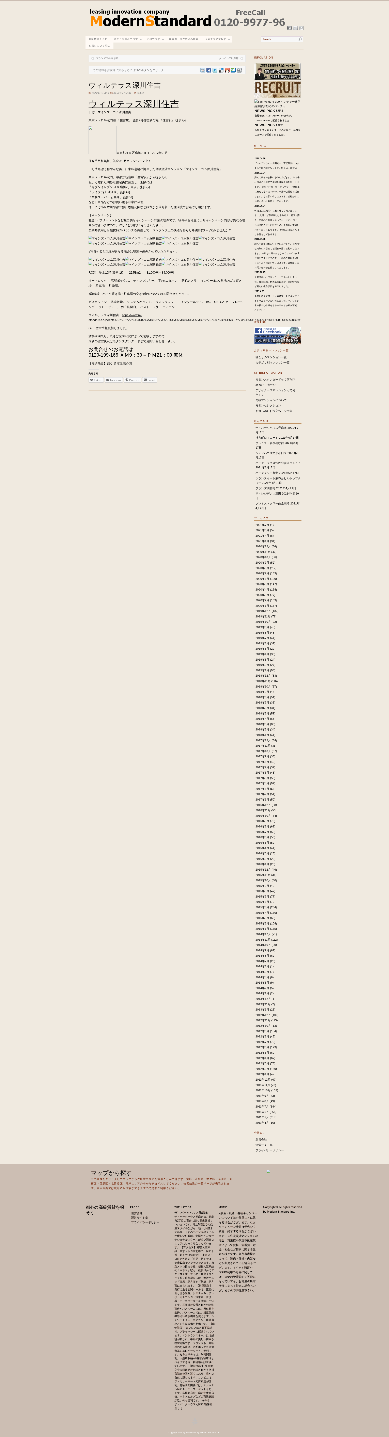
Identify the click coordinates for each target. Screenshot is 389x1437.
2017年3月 (262, 788)
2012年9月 (262, 1031)
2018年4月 (262, 718)
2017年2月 (262, 794)
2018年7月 (262, 702)
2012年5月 (262, 1052)
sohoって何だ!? (265, 384)
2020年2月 (262, 600)
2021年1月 (262, 541)
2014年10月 (263, 945)
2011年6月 (262, 1112)
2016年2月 (262, 858)
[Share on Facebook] (208, 70)
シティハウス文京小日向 (271, 453)
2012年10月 (263, 1025)
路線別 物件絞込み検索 (184, 39)
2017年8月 (262, 761)
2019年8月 (262, 632)
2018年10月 (263, 686)
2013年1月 (262, 1009)
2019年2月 (262, 664)
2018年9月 (262, 691)
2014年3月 (262, 982)
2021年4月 (262, 535)
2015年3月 (262, 918)
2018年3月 (262, 724)
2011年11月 (262, 1085)
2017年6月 (262, 772)
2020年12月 (263, 546)
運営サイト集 (264, 1145)
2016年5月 (262, 842)
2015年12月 (263, 869)
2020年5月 (262, 584)
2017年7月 (262, 767)
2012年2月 (262, 1068)
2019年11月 (262, 616)
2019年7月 (262, 638)
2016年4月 (262, 848)
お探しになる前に (99, 45)
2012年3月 (262, 1063)
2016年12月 (263, 805)
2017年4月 (262, 783)
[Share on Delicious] (220, 70)
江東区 (140, 93)
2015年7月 (262, 896)
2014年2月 (262, 988)
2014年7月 (262, 961)
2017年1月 (262, 799)
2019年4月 (262, 654)
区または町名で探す (126, 39)
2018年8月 (262, 697)
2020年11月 (262, 551)
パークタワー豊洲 (266, 472)
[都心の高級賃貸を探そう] (187, 28)
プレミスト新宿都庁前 (269, 443)
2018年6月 (262, 708)
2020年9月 (262, 562)
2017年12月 (263, 740)
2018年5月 (262, 713)
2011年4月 (262, 1122)
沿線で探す (153, 39)
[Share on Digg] (239, 70)
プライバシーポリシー (269, 1150)
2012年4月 (262, 1058)
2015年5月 (262, 907)
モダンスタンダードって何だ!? (275, 379)
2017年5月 (262, 778)
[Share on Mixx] (227, 70)
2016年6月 (262, 837)
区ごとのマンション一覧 (271, 357)
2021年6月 (262, 530)
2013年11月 (262, 1004)
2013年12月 (263, 998)
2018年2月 (262, 729)
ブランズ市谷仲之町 (107, 58)
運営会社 (261, 1139)
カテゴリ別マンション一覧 (272, 362)
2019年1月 (262, 670)
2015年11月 (262, 874)
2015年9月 (262, 885)
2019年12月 (263, 611)
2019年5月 (262, 648)
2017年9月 (262, 756)
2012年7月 (262, 1042)
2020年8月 (262, 568)
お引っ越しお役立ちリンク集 (273, 411)
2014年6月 (262, 966)
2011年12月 (262, 1079)
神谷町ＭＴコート (266, 437)
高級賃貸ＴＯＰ (98, 39)
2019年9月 (262, 627)
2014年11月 (262, 939)
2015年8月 (262, 891)
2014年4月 (262, 977)
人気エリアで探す (216, 39)
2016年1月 (262, 864)
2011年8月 (262, 1101)
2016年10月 (263, 815)
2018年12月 (263, 675)
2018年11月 (262, 681)
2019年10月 (263, 621)
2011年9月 (262, 1095)
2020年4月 (262, 589)
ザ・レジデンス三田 (268, 493)
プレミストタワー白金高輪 (272, 503)
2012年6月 (262, 1047)
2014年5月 (262, 971)
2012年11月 (262, 1020)
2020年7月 (262, 573)
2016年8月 (262, 826)
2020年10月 (263, 557)
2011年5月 (262, 1117)
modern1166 (100, 93)
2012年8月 (262, 1036)
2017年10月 (263, 751)
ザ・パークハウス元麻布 (271, 427)
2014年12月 (263, 934)
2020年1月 (262, 605)
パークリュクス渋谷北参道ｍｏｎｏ (278, 463)
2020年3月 (262, 595)
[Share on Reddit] (202, 70)
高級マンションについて (271, 400)
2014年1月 (262, 993)
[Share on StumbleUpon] (233, 70)
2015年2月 (262, 923)
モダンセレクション (268, 405)
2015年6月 (262, 901)
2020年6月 (262, 578)
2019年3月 (262, 659)
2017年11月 (262, 745)
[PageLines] (194, 1425)
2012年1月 (262, 1074)
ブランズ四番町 (265, 488)
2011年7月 (262, 1106)
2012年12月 (263, 1015)
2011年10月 (262, 1090)
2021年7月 (262, 525)
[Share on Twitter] (214, 70)
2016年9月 (262, 821)
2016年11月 (262, 810)
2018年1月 (262, 735)
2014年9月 (262, 950)
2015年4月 (262, 912)
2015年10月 (263, 880)
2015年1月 (262, 928)
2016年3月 (262, 853)
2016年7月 (262, 832)
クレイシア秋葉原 (228, 58)
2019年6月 (262, 643)
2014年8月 (262, 955)
